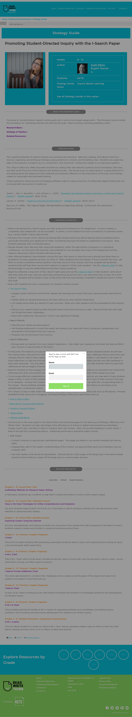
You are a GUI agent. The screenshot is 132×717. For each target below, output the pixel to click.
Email (51, 373)
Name (51, 363)
